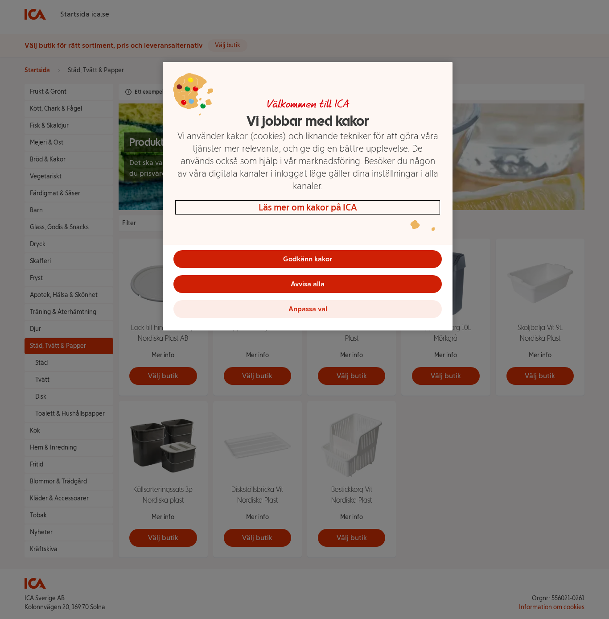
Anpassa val (307, 309)
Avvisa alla (308, 284)
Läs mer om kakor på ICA (308, 207)
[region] (308, 196)
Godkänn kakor (307, 259)
